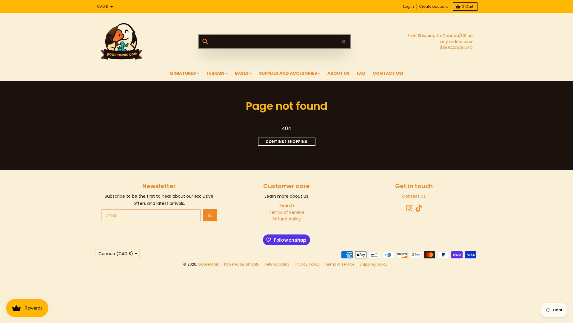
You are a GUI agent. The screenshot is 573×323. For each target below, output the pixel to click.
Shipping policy (373, 264)
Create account (433, 6)
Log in (408, 6)
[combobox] (274, 41)
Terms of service (339, 264)
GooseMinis (208, 264)
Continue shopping (287, 141)
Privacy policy (307, 264)
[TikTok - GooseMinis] (418, 208)
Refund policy (276, 264)
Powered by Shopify (241, 264)
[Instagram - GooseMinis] (409, 208)
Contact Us (414, 196)
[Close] (344, 41)
